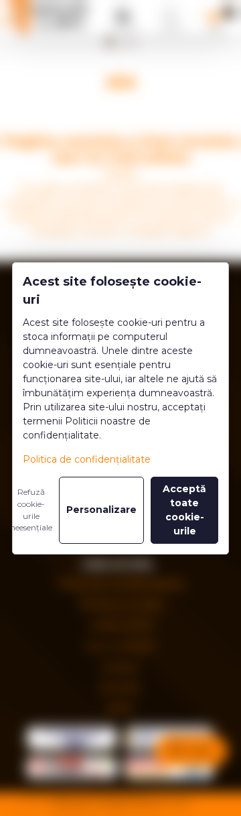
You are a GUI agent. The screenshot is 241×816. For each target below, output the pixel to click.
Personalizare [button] (101, 510)
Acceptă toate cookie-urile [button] (184, 510)
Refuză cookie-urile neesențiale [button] (31, 510)
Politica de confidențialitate (87, 459)
